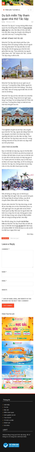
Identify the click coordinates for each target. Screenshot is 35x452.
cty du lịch (19, 226)
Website (4, 290)
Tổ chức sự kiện (9, 420)
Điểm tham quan (15, 238)
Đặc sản (6, 410)
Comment (6, 249)
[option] (18, 10)
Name (4, 272)
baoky (3, 22)
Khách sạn (7, 423)
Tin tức (6, 407)
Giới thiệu (7, 405)
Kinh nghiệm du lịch (10, 415)
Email (4, 281)
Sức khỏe (7, 425)
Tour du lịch (7, 417)
